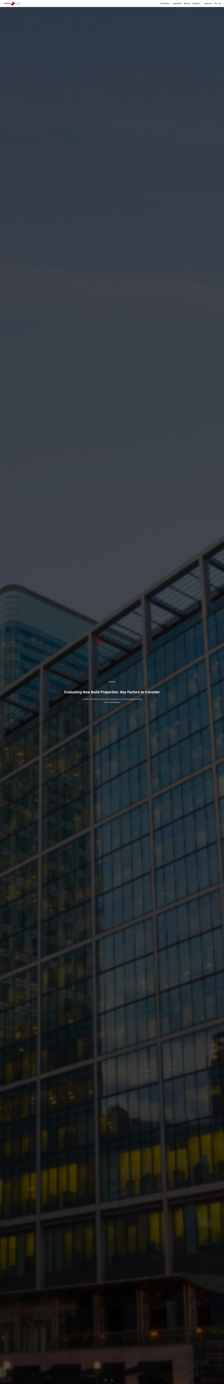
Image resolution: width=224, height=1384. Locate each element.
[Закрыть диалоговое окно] (221, 3)
